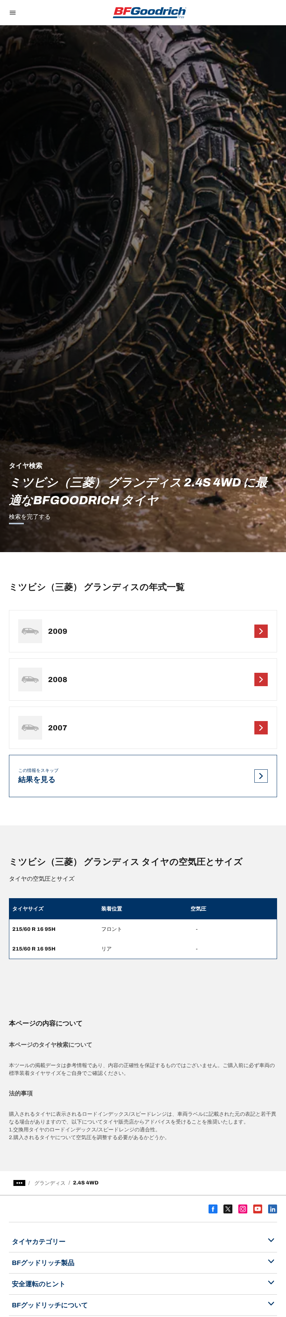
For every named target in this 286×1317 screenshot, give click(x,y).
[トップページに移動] (150, 12)
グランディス (50, 1183)
